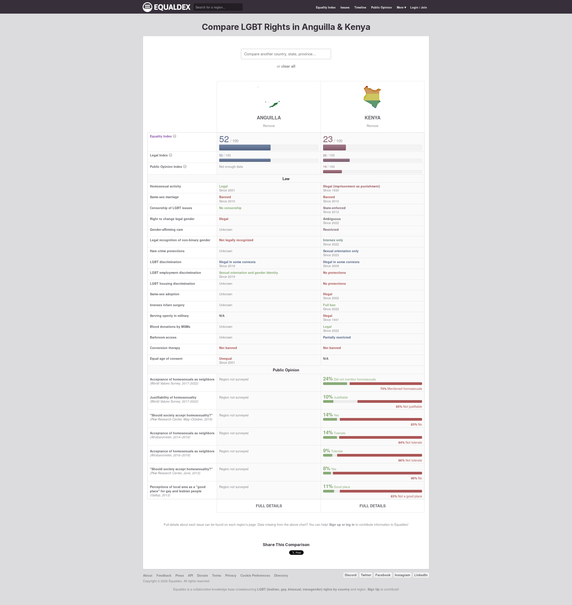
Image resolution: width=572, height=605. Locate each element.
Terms (216, 575)
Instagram (402, 575)
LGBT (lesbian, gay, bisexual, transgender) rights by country (303, 589)
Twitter (366, 575)
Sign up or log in (342, 524)
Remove (269, 125)
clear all (288, 66)
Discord (351, 575)
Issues (345, 7)
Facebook (383, 575)
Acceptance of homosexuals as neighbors (182, 379)
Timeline (360, 7)
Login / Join (418, 7)
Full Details (269, 505)
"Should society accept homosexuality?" (181, 415)
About (147, 575)
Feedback (163, 575)
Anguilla (269, 117)
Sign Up (374, 589)
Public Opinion (381, 7)
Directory (281, 575)
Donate (202, 575)
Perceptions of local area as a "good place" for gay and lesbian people (178, 488)
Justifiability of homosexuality (173, 397)
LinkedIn (421, 575)
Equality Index (326, 7)
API (190, 575)
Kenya (373, 117)
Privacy (230, 575)
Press (179, 575)
